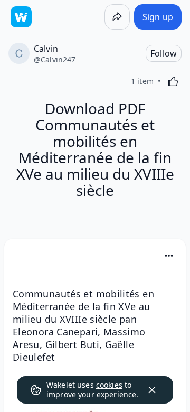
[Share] (117, 17)
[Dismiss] (152, 389)
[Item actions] (168, 255)
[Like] (173, 81)
